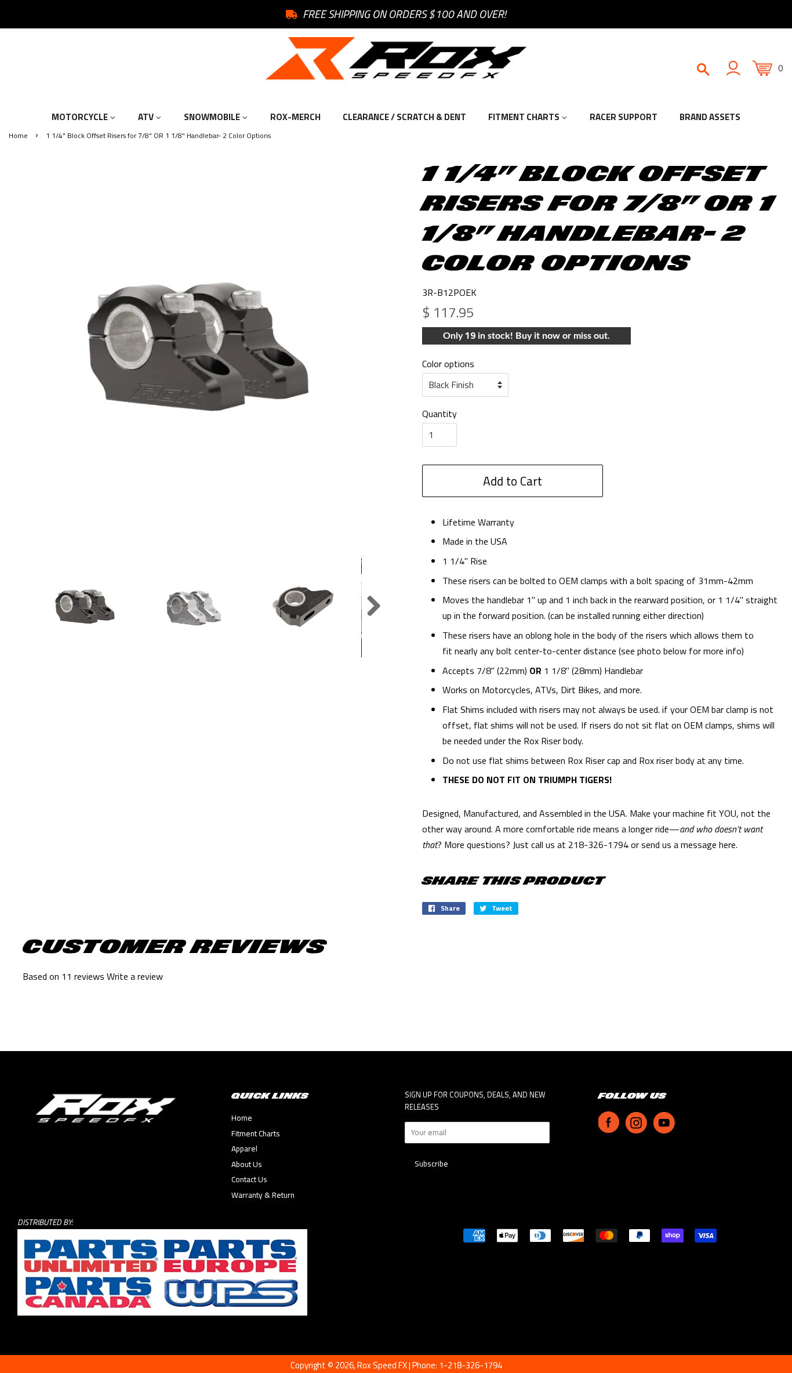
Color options (448, 364)
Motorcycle (81, 117)
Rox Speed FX (382, 1365)
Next (373, 606)
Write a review (135, 976)
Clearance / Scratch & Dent (404, 117)
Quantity (439, 414)
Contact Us (249, 1179)
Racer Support (623, 117)
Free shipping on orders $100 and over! (403, 14)
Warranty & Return (263, 1195)
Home (18, 135)
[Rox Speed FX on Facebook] (608, 1130)
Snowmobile (213, 117)
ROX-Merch (295, 117)
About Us (246, 1164)
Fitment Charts (524, 117)
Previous (22, 606)
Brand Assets (710, 117)
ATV (146, 117)
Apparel (244, 1148)
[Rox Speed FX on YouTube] (664, 1130)
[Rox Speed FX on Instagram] (636, 1130)
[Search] (702, 70)
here (727, 845)
